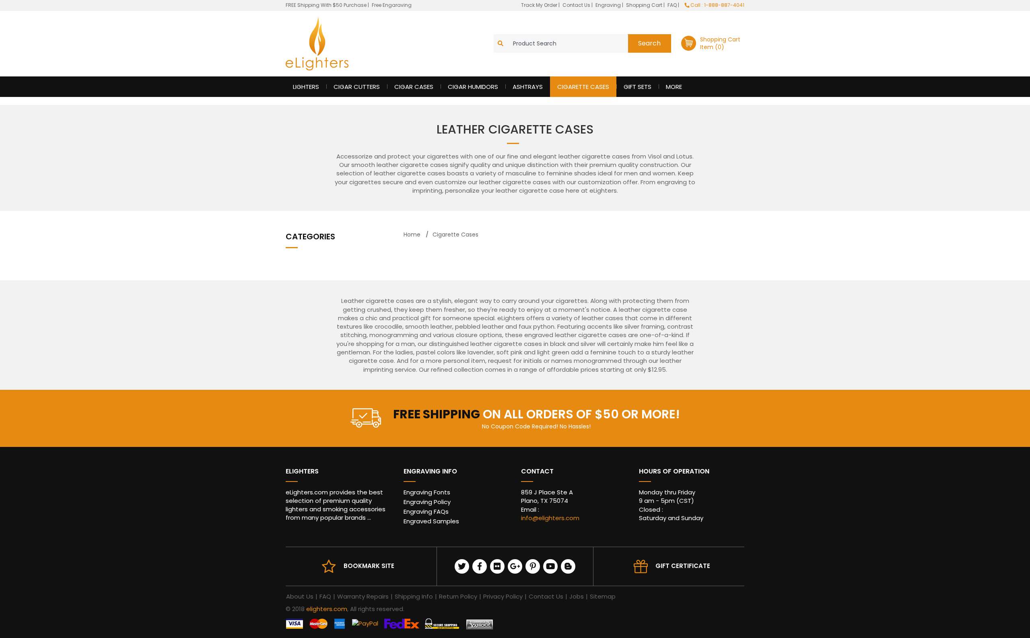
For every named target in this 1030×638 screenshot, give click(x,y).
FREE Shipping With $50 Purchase (326, 5)
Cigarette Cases (583, 86)
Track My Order (539, 5)
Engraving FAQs (426, 511)
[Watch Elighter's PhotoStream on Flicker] (497, 566)
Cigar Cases (413, 86)
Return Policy (458, 596)
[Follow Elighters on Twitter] (462, 566)
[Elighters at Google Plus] (515, 566)
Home (412, 235)
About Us (299, 596)
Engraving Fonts (427, 492)
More (674, 86)
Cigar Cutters (357, 86)
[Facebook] (479, 566)
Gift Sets (637, 86)
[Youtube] (550, 566)
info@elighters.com (550, 518)
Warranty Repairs (363, 596)
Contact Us (576, 5)
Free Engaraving (392, 5)
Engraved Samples (431, 521)
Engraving (608, 5)
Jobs (576, 596)
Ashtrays (528, 86)
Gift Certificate (682, 566)
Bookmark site (369, 566)
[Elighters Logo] (317, 43)
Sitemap (603, 596)
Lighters (306, 86)
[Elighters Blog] (568, 566)
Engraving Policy (427, 502)
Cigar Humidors (473, 86)
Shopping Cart (644, 5)
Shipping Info (414, 596)
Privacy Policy (503, 596)
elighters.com (326, 609)
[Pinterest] (532, 566)
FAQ (672, 5)
